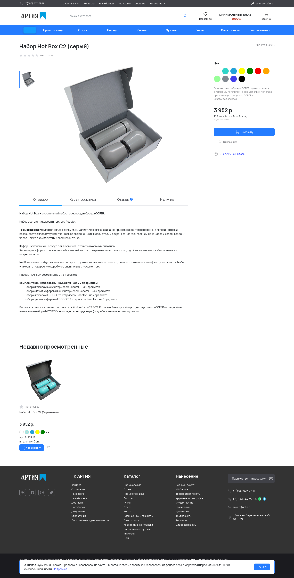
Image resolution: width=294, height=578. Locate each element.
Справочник (78, 515)
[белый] (217, 71)
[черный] (241, 79)
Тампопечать (183, 515)
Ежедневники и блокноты (138, 515)
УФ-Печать (182, 489)
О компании (78, 489)
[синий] (233, 79)
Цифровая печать (186, 524)
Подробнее (60, 569)
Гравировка (183, 507)
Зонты (127, 511)
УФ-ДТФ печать (184, 502)
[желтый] (241, 71)
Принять (262, 567)
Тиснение (181, 520)
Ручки (127, 502)
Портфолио (78, 507)
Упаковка (129, 533)
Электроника (131, 520)
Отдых (127, 489)
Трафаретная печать (188, 493)
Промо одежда (132, 485)
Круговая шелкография (189, 498)
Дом (126, 538)
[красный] (258, 71)
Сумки (127, 507)
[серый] (225, 79)
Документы (78, 511)
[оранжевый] (266, 71)
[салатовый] (217, 79)
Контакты (77, 485)
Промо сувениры (134, 493)
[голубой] (233, 71)
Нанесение (77, 493)
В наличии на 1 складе (232, 153)
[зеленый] (250, 71)
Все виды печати (185, 485)
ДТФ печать (182, 511)
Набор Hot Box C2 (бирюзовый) (39, 412)
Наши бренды (79, 498)
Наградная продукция (137, 529)
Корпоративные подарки (138, 524)
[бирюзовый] (225, 71)
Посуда (128, 498)
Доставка (77, 502)
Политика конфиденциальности (90, 520)
